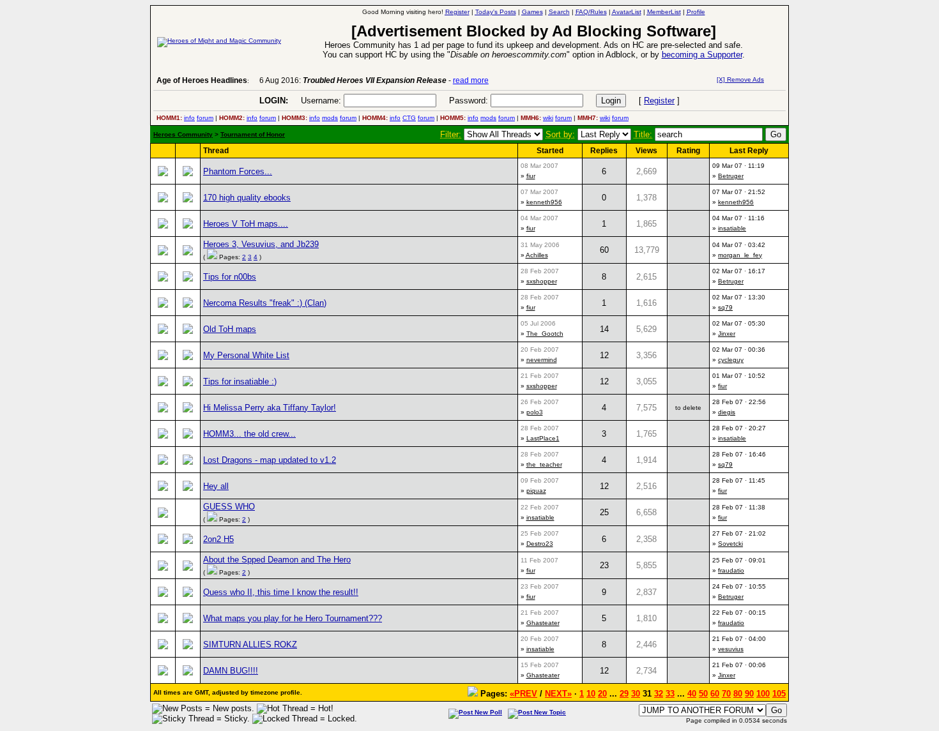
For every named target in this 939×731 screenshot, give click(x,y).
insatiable (732, 228)
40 (691, 693)
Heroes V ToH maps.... (245, 224)
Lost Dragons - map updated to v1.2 (269, 460)
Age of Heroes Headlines (201, 80)
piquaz (536, 490)
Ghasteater (543, 622)
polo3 (534, 412)
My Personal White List (246, 355)
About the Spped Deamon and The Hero (277, 559)
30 (635, 693)
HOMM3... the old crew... (249, 434)
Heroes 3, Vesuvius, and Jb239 (261, 244)
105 (779, 693)
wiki (548, 117)
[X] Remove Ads (740, 79)
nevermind (541, 359)
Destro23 (539, 543)
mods (330, 117)
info (189, 117)
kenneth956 (544, 202)
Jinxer (726, 333)
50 (703, 693)
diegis (726, 412)
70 (726, 693)
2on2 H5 (218, 539)
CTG (409, 117)
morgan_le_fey (740, 255)
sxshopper (541, 281)
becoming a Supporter (702, 54)
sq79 (725, 307)
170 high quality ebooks (247, 197)
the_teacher (544, 464)
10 (590, 693)
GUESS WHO (229, 506)
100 (763, 693)
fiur (530, 175)
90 (749, 693)
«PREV (523, 693)
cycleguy (731, 359)
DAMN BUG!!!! (230, 670)
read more (471, 80)
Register (659, 100)
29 (624, 693)
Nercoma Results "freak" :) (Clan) (264, 303)
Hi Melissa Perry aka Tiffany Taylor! (269, 407)
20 (602, 693)
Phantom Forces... (237, 171)
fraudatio (731, 570)
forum (205, 117)
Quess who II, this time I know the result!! (280, 592)
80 (737, 693)
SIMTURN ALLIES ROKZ (250, 644)
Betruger (731, 175)
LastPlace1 (543, 438)
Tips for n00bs (229, 277)
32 (658, 693)
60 (714, 693)
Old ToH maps (229, 329)
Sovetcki (730, 543)
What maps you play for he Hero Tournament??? (292, 618)
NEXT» (558, 693)
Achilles (537, 255)
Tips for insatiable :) (240, 381)
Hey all (216, 486)
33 (670, 693)
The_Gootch (544, 333)
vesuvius (731, 648)
